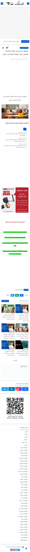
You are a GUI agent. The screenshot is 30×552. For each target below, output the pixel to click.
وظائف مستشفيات (22, 516)
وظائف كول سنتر (23, 508)
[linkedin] (11, 389)
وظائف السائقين (23, 463)
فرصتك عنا (12, 254)
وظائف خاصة (24, 484)
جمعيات (25, 439)
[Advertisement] (15, 23)
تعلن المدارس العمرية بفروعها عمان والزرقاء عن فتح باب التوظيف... (9, 336)
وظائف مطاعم (23, 521)
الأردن (25, 437)
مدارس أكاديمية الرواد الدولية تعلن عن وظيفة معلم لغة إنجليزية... (22, 353)
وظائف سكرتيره (23, 492)
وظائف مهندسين (23, 532)
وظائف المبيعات (23, 468)
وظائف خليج (24, 487)
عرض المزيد (5, 300)
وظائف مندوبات (23, 527)
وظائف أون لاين (23, 474)
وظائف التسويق (23, 458)
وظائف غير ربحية (23, 500)
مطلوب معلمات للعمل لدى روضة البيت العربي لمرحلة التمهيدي (22, 336)
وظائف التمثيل (23, 460)
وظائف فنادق (24, 503)
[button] (21, 295)
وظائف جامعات (23, 479)
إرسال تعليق (23, 366)
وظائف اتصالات (23, 452)
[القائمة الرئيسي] (28, 3)
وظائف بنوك (24, 476)
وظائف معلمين (24, 47)
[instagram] (18, 389)
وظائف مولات (24, 535)
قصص (25, 445)
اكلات (26, 434)
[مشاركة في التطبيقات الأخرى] (8, 295)
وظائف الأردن (24, 455)
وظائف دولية (24, 490)
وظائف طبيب (24, 497)
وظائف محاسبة (23, 513)
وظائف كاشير (24, 505)
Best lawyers (24, 540)
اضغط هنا (7, 232)
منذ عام (25, 313)
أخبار (26, 431)
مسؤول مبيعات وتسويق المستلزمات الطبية (11, 41)
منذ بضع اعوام (21, 132)
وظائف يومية (24, 537)
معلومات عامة (23, 447)
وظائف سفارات (23, 450)
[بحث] (2, 3)
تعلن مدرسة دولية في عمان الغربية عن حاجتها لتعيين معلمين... (8, 317)
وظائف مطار (24, 519)
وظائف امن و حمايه (22, 471)
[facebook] (25, 389)
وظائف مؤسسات (23, 511)
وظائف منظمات (23, 529)
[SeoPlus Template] (23, 547)
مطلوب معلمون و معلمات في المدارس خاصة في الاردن (9, 353)
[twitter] (5, 389)
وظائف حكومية (23, 482)
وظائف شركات (23, 495)
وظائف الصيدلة (23, 466)
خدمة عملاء (24, 442)
